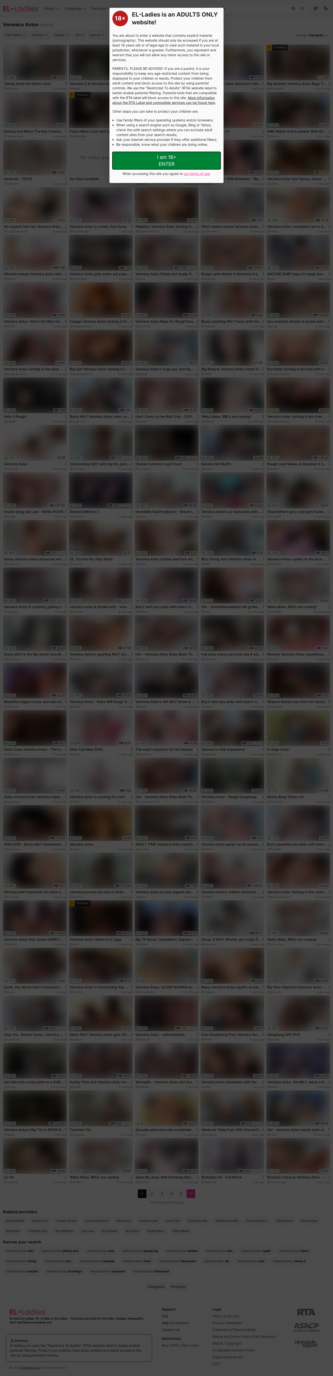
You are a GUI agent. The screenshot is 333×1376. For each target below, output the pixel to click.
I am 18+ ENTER (166, 160)
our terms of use (197, 174)
